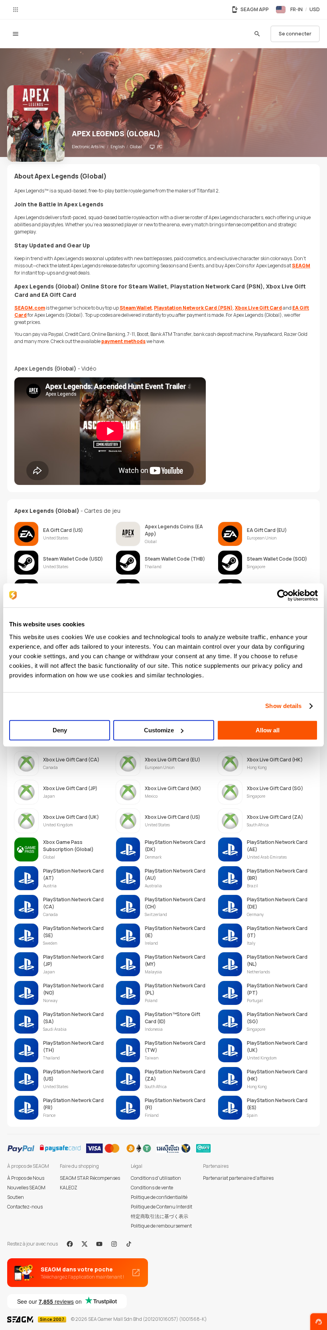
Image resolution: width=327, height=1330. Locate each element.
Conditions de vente (152, 1187)
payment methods (123, 341)
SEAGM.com (29, 307)
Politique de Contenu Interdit (161, 1206)
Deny (60, 730)
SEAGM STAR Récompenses (90, 1178)
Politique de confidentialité (159, 1197)
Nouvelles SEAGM (26, 1187)
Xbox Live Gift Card (258, 307)
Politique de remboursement (161, 1225)
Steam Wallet (136, 307)
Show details (283, 705)
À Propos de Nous (25, 1178)
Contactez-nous (25, 1206)
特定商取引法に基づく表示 (159, 1216)
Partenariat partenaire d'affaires (238, 1178)
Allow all (268, 730)
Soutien (15, 1197)
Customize (159, 730)
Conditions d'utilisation (156, 1178)
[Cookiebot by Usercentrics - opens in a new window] (283, 595)
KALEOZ (68, 1187)
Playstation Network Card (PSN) (193, 307)
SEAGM (301, 265)
